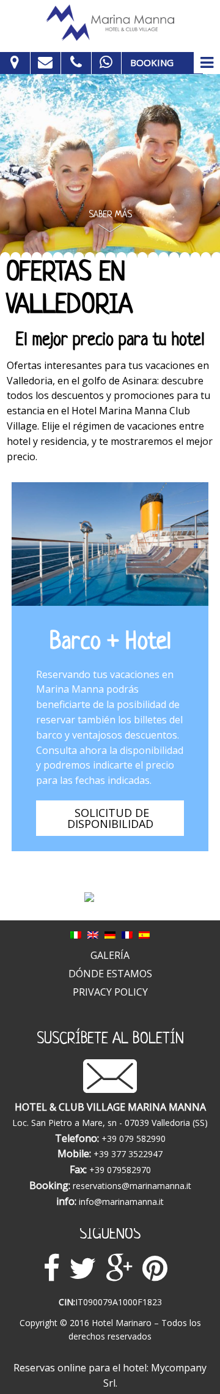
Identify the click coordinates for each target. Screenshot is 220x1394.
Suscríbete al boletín (110, 1040)
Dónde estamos (110, 973)
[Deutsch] (110, 934)
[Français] (127, 934)
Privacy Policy (110, 992)
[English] (92, 934)
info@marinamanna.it (121, 1201)
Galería (110, 955)
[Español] (144, 934)
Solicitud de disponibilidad (111, 818)
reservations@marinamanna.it (132, 1185)
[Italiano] (75, 934)
